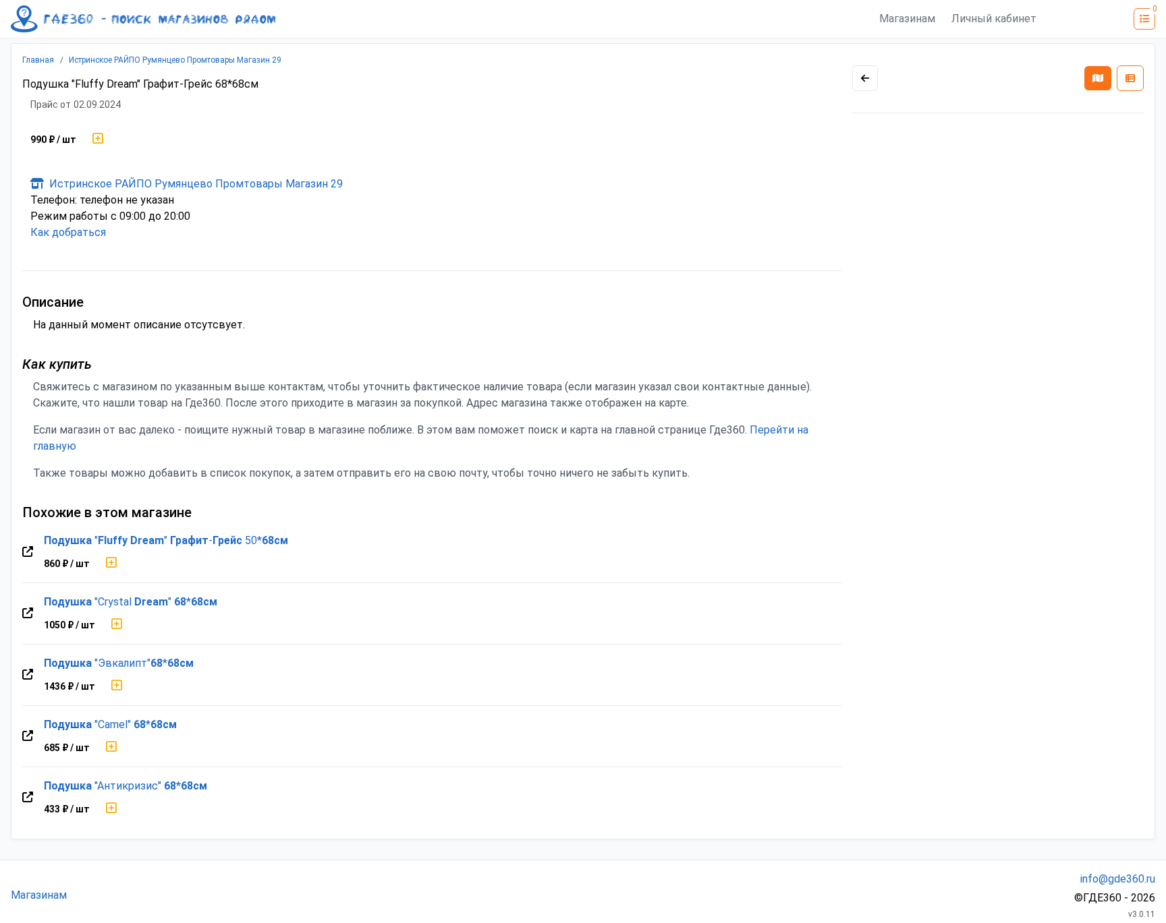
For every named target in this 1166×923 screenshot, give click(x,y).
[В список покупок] (97, 139)
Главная (38, 60)
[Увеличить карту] (865, 78)
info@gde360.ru (1117, 878)
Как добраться (68, 232)
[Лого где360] (143, 18)
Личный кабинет (993, 18)
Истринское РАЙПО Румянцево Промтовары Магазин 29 (175, 60)
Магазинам (907, 18)
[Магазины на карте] (1097, 78)
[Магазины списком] (1130, 78)
